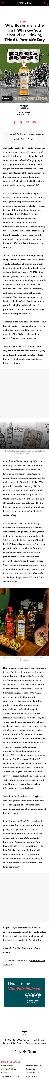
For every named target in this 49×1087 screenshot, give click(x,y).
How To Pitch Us (32, 1073)
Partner (24, 22)
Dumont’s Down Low (13, 338)
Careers (4, 1073)
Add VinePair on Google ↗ (24, 139)
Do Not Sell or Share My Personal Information (24, 1043)
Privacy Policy (31, 1077)
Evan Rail (24, 108)
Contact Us (30, 1069)
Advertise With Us (8, 1069)
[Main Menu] (3, 3)
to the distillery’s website (32, 560)
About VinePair (7, 1065)
